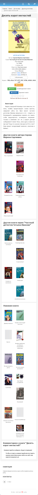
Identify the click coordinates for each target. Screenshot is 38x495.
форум (9, 471)
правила (27, 471)
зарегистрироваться (12, 457)
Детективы (17, 8)
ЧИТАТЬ (12, 89)
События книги (19, 77)
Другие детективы (27, 8)
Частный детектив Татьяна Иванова (21, 59)
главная (5, 471)
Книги (10, 8)
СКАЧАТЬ (14, 92)
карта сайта (21, 471)
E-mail (9, 482)
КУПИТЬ (19, 85)
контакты (14, 471)
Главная (4, 8)
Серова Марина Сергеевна (21, 58)
